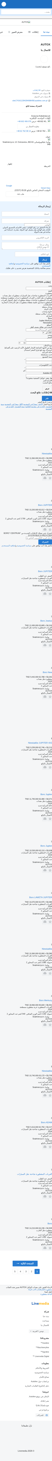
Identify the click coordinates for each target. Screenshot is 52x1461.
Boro (50, 1223)
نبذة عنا (46, 1316)
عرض (47, 389)
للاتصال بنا (45, 1325)
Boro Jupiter (46, 794)
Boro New (47, 672)
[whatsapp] (10, 121)
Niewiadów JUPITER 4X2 (40, 743)
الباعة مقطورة (46, 1294)
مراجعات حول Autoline (40, 1381)
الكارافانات (40, 1289)
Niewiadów (47, 453)
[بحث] (3, 11)
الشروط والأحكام (42, 1368)
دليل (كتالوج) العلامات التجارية (37, 1386)
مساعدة (46, 1321)
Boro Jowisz (46, 621)
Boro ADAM (46, 1122)
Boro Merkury (45, 1000)
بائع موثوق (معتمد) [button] (43, 66)
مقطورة (48, 1289)
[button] (4, 4)
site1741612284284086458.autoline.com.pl (29, 100)
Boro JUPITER (45, 505)
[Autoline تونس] (36, 4)
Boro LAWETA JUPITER (40, 897)
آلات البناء (32, 1289)
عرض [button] (33, 121)
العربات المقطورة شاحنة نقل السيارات (34, 1174)
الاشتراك (45, 542)
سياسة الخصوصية (22, 263)
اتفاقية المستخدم (9, 546)
